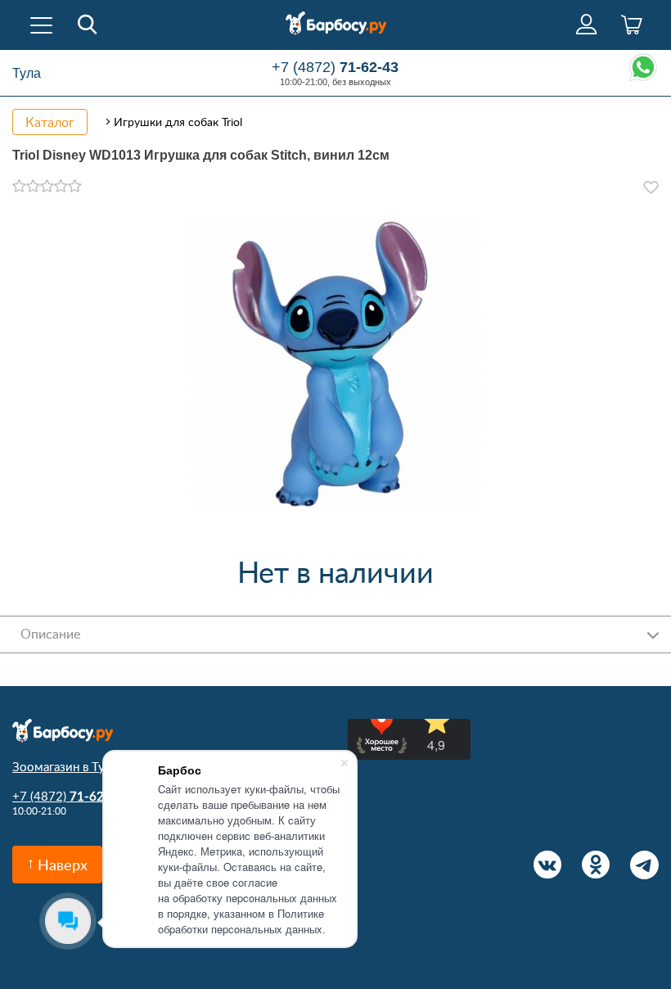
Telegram (644, 865)
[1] (19, 186)
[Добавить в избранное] (651, 187)
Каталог (49, 122)
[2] (33, 186)
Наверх (63, 864)
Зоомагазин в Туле (65, 766)
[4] (61, 186)
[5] (75, 186)
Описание (50, 634)
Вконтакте (548, 865)
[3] (47, 186)
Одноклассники (596, 865)
